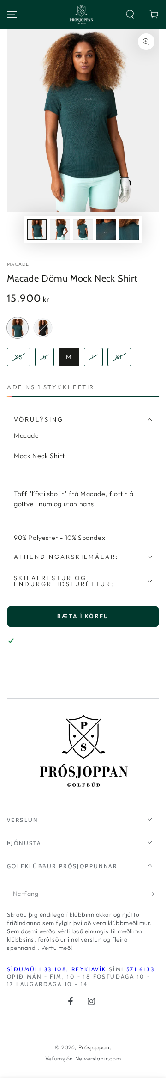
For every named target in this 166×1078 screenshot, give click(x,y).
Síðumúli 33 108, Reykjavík (56, 969)
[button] (130, 14)
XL (119, 357)
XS (18, 357)
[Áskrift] (153, 894)
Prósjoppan (94, 1047)
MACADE (18, 264)
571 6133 (140, 969)
